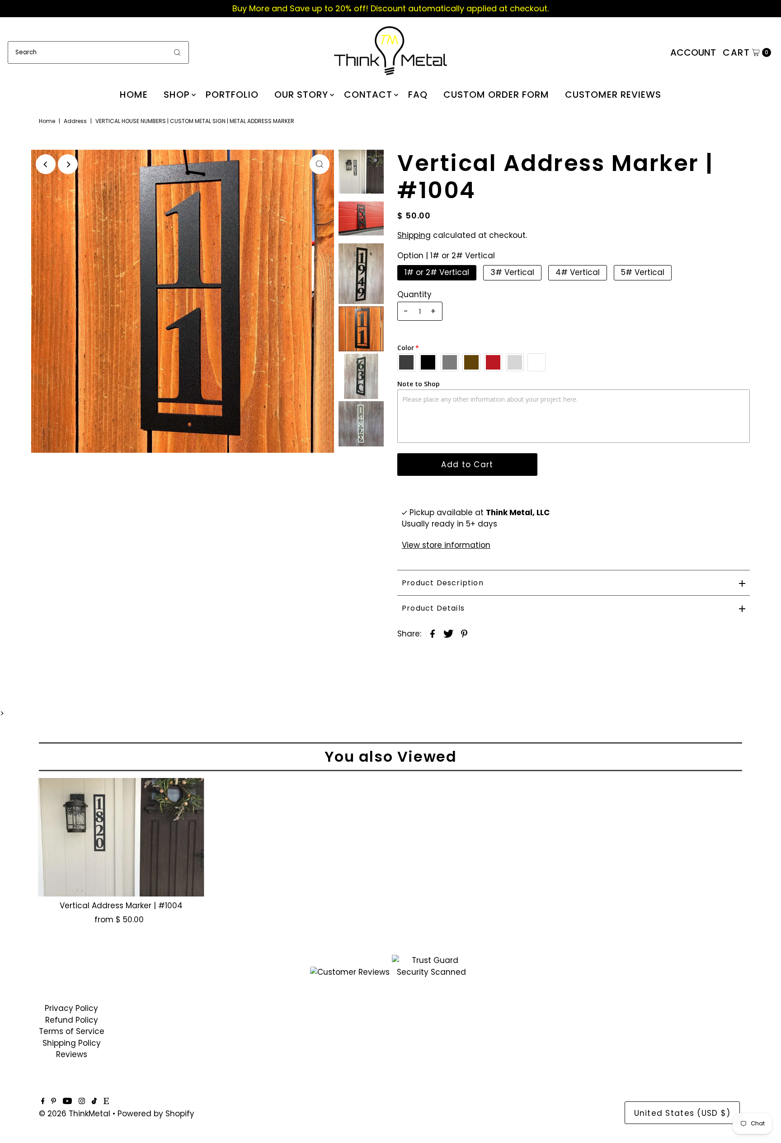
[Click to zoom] (319, 164)
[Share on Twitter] (448, 633)
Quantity (414, 294)
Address (75, 121)
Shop (177, 94)
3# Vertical (512, 272)
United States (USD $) (682, 1113)
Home (134, 94)
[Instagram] (82, 1101)
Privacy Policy (71, 1008)
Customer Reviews (613, 94)
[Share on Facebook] (432, 633)
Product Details (433, 608)
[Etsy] (106, 1101)
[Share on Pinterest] (464, 633)
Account (693, 52)
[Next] (68, 164)
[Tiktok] (94, 1101)
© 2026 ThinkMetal (74, 1113)
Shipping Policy (71, 1043)
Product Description (443, 583)
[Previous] (46, 164)
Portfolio (232, 94)
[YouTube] (67, 1101)
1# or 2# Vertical (437, 272)
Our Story (301, 94)
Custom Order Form (496, 94)
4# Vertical (577, 272)
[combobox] (98, 52)
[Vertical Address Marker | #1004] (121, 837)
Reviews (71, 1054)
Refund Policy (71, 1020)
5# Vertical (642, 272)
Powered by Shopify (156, 1113)
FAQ (418, 94)
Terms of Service (71, 1031)
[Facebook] (43, 1101)
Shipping (414, 235)
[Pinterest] (53, 1101)
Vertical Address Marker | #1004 (121, 905)
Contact (368, 94)
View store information (446, 545)
